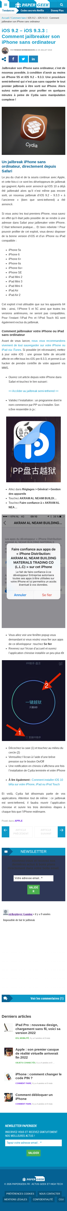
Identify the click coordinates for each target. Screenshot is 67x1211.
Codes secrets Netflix (32, 10)
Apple (19, 820)
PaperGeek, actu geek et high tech (32, 4)
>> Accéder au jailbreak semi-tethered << (33, 391)
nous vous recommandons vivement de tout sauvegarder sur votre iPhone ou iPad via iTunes (33, 345)
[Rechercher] (61, 5)
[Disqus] (33, 951)
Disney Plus (57, 10)
